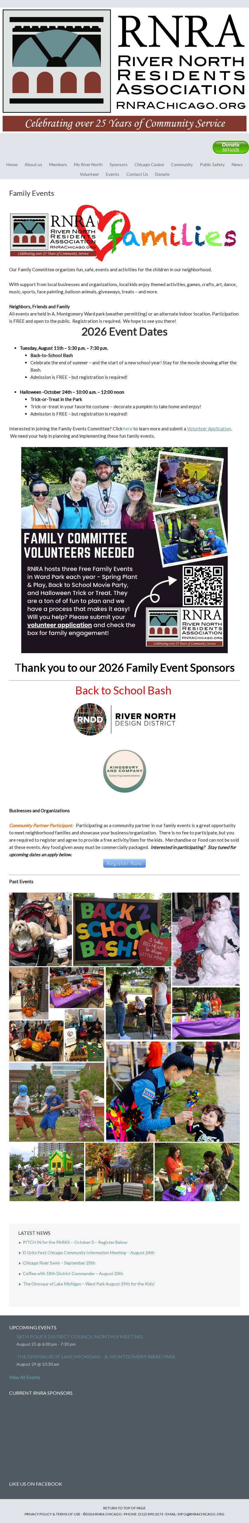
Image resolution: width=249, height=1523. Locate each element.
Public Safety (212, 164)
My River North (88, 164)
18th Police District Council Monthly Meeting (79, 1336)
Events (112, 174)
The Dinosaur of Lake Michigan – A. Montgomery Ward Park (96, 1356)
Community (182, 164)
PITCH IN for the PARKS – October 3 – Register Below (75, 1242)
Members (58, 164)
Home (12, 164)
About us (33, 164)
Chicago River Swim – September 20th (59, 1262)
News (237, 164)
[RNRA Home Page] (124, 136)
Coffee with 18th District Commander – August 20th (73, 1273)
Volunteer (89, 174)
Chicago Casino (149, 164)
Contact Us (137, 174)
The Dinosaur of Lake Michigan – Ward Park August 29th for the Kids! (89, 1283)
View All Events (24, 1377)
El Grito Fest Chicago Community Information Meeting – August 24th (89, 1252)
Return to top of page (124, 1508)
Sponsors (119, 164)
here (127, 428)
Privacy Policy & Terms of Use (52, 1514)
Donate (162, 174)
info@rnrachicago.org (201, 1514)
